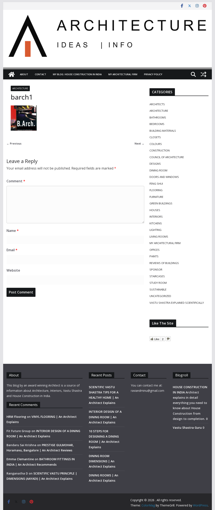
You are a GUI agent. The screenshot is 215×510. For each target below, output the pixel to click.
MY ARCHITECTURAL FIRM (122, 74)
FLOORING (156, 190)
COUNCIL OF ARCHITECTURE (166, 157)
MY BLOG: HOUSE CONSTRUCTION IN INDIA (77, 74)
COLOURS (155, 144)
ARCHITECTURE (20, 88)
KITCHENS (155, 223)
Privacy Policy (153, 74)
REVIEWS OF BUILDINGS (164, 263)
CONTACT (40, 74)
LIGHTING (155, 230)
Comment (16, 181)
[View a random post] (203, 74)
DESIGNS (155, 164)
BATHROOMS (157, 117)
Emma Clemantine (20, 459)
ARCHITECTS (157, 104)
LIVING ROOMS (158, 236)
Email (12, 250)
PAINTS (154, 256)
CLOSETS (155, 137)
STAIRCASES (157, 276)
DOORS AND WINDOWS (164, 177)
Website (13, 270)
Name (13, 230)
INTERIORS (156, 216)
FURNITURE (156, 197)
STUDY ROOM (158, 283)
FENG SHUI (156, 183)
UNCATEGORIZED (160, 296)
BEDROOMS (156, 124)
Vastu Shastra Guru (187, 428)
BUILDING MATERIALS (162, 131)
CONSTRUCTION (159, 150)
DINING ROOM (158, 170)
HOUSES (154, 210)
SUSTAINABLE (157, 289)
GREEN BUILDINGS (160, 203)
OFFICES (154, 250)
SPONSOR (155, 269)
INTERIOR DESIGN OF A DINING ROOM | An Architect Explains (105, 417)
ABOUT (24, 74)
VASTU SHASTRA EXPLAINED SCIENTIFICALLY (176, 303)
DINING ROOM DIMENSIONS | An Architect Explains (102, 461)
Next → (139, 143)
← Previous (14, 143)
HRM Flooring (16, 417)
